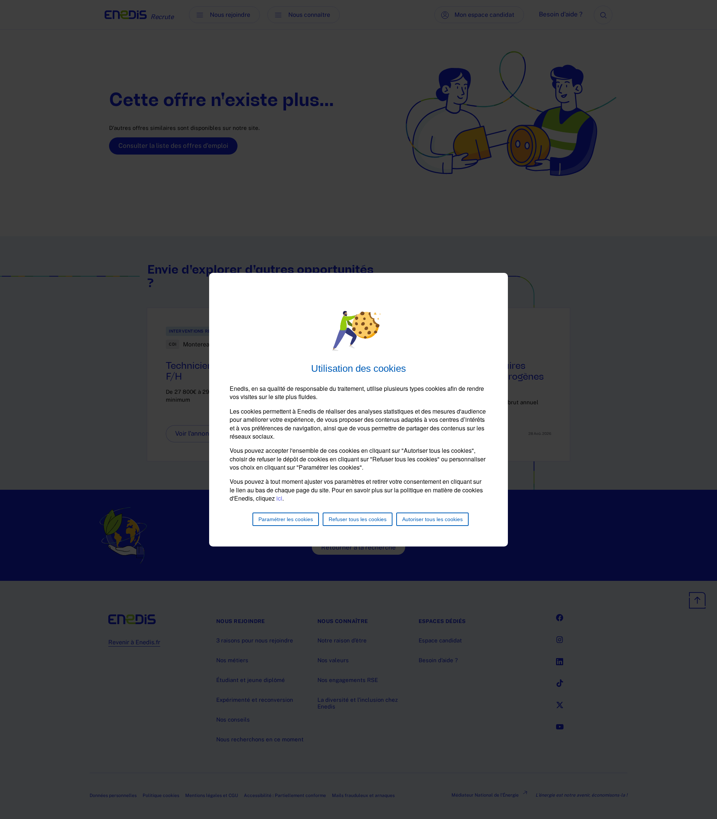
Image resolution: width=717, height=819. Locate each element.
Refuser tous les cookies (358, 519)
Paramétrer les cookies (285, 519)
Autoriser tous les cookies (432, 519)
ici (279, 498)
